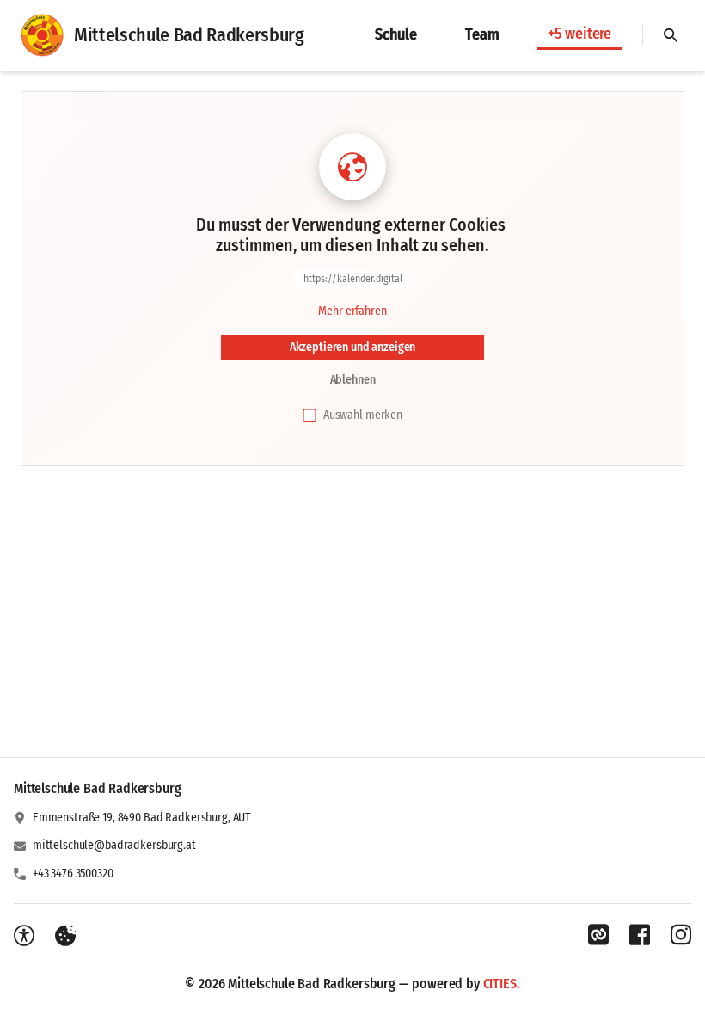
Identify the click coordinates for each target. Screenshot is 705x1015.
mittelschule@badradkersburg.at (114, 845)
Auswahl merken (362, 415)
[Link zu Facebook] (639, 935)
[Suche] (670, 35)
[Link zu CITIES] (598, 935)
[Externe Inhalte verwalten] (65, 936)
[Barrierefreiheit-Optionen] (24, 936)
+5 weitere (579, 33)
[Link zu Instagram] (681, 935)
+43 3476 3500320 (73, 873)
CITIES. (501, 983)
